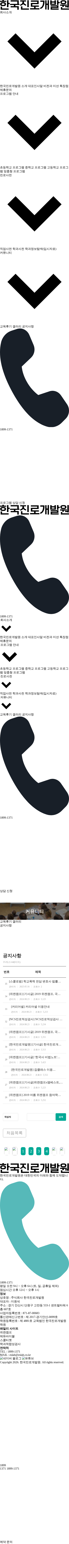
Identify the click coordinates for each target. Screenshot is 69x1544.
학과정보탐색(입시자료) (40, 248)
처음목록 (14, 1133)
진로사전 (6, 676)
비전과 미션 (51, 86)
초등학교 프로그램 (12, 167)
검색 (61, 1117)
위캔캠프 (6, 1332)
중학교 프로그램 (35, 167)
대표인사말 (35, 86)
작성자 (7, 1117)
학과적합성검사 (10, 1344)
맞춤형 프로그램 (14, 171)
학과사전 (18, 248)
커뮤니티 (6, 697)
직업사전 (6, 248)
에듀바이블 (7, 1336)
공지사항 (28, 326)
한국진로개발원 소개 (13, 86)
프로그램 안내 (9, 644)
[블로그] (11, 1358)
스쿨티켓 (6, 1340)
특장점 (64, 86)
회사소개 (6, 619)
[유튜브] (28, 1358)
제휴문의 (6, 89)
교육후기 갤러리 (10, 326)
